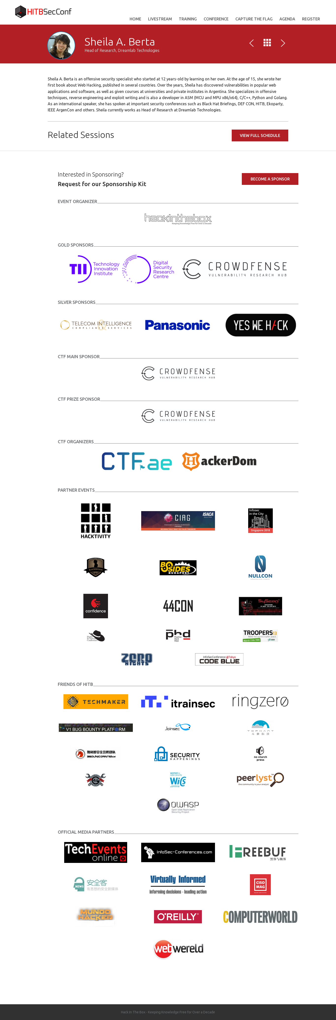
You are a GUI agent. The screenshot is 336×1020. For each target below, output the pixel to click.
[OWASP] (178, 805)
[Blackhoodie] (95, 567)
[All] (267, 43)
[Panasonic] (178, 324)
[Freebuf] (260, 852)
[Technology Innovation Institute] (122, 268)
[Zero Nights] (137, 659)
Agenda (287, 19)
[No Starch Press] (260, 753)
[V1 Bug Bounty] (96, 727)
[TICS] (96, 324)
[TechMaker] (95, 701)
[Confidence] (95, 605)
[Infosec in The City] (260, 520)
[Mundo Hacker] (96, 916)
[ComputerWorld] (260, 916)
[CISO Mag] (260, 884)
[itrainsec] (178, 701)
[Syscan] (260, 605)
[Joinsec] (178, 727)
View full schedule (260, 135)
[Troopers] (260, 635)
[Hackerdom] (219, 461)
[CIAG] (178, 520)
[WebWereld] (178, 948)
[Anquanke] (96, 884)
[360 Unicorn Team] (95, 753)
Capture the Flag (254, 19)
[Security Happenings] (178, 753)
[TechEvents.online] (95, 852)
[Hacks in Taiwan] (96, 635)
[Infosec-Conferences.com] (178, 852)
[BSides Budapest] (178, 567)
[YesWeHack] (260, 324)
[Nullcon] (260, 567)
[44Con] (178, 605)
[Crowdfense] (234, 268)
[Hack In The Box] (178, 218)
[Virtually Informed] (178, 884)
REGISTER (311, 19)
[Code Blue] (219, 659)
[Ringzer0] (260, 701)
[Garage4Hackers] (96, 779)
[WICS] (178, 779)
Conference (216, 19)
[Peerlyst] (260, 779)
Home (135, 19)
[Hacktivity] (96, 520)
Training (188, 19)
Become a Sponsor (270, 179)
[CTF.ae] (137, 461)
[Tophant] (260, 727)
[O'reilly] (178, 916)
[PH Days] (178, 635)
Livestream (160, 19)
